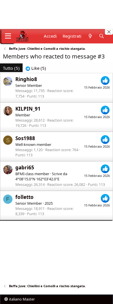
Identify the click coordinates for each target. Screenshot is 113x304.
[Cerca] (101, 36)
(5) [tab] (11, 68)
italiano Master (21, 299)
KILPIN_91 (28, 108)
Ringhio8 (26, 79)
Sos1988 (25, 138)
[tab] (36, 68)
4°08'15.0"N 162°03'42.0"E (37, 179)
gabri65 (24, 167)
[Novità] (90, 36)
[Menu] (8, 36)
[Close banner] (109, 32)
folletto (24, 197)
